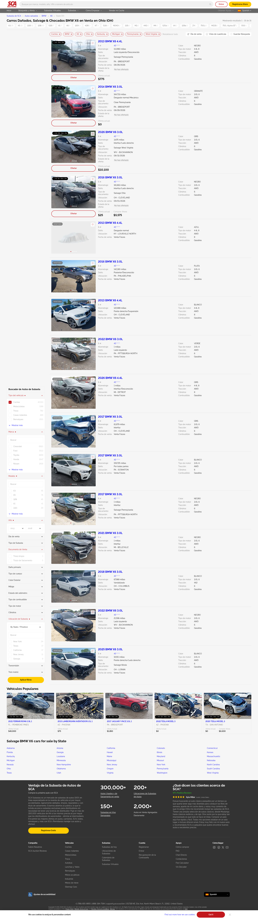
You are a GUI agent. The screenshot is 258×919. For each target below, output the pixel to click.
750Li (204, 26)
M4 (156, 26)
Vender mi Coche (116, 10)
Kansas (210, 752)
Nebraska (211, 760)
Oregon (110, 769)
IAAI (186, 909)
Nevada (10, 764)
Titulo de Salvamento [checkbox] (22, 560)
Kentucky (101, 34)
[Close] (230, 914)
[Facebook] (218, 847)
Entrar (221, 4)
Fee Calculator (182, 863)
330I (30, 26)
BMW (44, 16)
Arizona (60, 748)
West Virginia (151, 34)
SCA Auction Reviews (37, 851)
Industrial (69, 879)
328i (41, 26)
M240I (116, 26)
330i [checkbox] (15, 508)
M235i (214, 26)
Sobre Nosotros (35, 847)
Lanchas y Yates (72, 867)
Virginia (110, 773)
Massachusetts (213, 756)
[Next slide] (180, 34)
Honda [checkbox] (16, 459)
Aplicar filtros (26, 680)
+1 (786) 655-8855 (83, 904)
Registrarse (144, 847)
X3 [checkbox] (14, 491)
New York (161, 764)
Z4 (194, 26)
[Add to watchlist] (93, 43)
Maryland (161, 756)
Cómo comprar (182, 847)
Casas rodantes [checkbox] (20, 415)
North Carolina (213, 764)
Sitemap (112, 909)
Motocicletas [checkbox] (19, 406)
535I (51, 26)
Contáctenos (181, 859)
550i (244, 26)
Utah (59, 773)
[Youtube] (227, 847)
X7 (96, 26)
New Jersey (112, 764)
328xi (185, 26)
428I (87, 26)
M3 (137, 26)
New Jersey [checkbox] (18, 654)
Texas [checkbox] (15, 646)
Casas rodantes (72, 851)
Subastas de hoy (109, 847)
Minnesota (61, 760)
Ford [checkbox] (15, 451)
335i (127, 26)
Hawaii (110, 752)
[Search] (210, 4)
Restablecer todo (170, 34)
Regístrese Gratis (48, 830)
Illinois (159, 752)
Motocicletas (70, 855)
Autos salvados (31, 16)
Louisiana (61, 756)
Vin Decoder (181, 867)
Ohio (88, 34)
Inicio (9, 10)
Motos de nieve (71, 883)
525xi (165, 26)
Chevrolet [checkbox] (17, 446)
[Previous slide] (52, 34)
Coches (54, 34)
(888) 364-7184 (98, 904)
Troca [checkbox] (15, 411)
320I (77, 26)
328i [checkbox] (15, 499)
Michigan (116, 34)
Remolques (70, 871)
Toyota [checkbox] (16, 455)
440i (146, 26)
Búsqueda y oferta (26, 10)
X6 (51, 16)
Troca (67, 859)
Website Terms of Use (81, 909)
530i (106, 26)
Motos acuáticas (72, 875)
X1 (60, 26)
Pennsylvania (133, 34)
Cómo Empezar (92, 10)
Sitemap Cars (71, 887)
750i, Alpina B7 (230, 26)
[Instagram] (214, 847)
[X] (223, 847)
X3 (10, 26)
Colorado (161, 748)
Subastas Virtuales (52, 10)
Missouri (160, 760)
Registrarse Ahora (240, 4)
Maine (109, 756)
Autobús (68, 863)
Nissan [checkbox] (16, 464)
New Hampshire (64, 764)
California (111, 748)
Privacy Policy (69, 909)
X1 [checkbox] (14, 504)
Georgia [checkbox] (16, 659)
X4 (175, 26)
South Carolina (213, 769)
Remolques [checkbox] (18, 419)
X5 (20, 26)
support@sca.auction (115, 904)
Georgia (60, 752)
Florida (10, 752)
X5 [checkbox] (14, 495)
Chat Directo (181, 855)
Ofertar (73, 77)
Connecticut (212, 748)
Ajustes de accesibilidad (44, 894)
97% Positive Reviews (182, 793)
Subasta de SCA (14, 16)
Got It (211, 914)
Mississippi (111, 760)
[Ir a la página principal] (12, 4)
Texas (9, 773)
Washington (162, 773)
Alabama (11, 748)
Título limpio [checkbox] (18, 556)
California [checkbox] (17, 650)
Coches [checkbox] (16, 402)
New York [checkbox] (17, 641)
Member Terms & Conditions (100, 909)
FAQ (177, 851)
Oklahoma (61, 769)
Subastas (72, 10)
